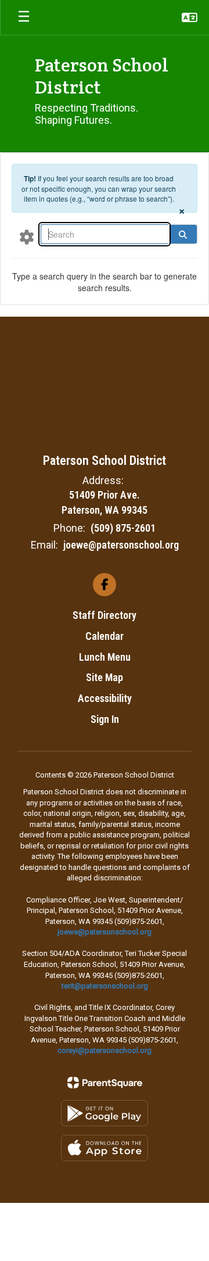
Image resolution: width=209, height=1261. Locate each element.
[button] (189, 17)
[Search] (182, 234)
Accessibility (105, 698)
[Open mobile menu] (24, 17)
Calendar (104, 636)
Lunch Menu (105, 657)
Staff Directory (104, 615)
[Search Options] (26, 236)
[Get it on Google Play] (104, 1113)
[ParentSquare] (104, 1082)
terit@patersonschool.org (105, 985)
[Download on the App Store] (104, 1148)
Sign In (105, 719)
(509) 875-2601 (123, 528)
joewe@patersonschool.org (121, 545)
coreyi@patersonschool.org (104, 1050)
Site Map (104, 677)
